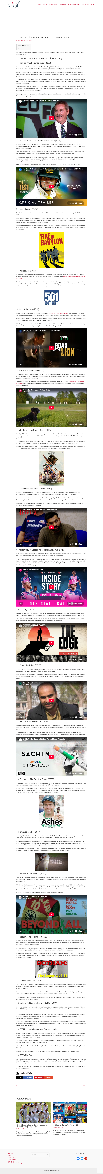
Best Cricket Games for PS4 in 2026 (65, 1125)
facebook (29, 1077)
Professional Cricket (74, 4)
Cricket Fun (85, 4)
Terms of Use (12, 1157)
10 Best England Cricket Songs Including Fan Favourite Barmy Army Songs (32, 1126)
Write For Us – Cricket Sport (16, 1163)
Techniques (62, 4)
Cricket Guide (53, 4)
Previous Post (19, 1086)
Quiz (92, 4)
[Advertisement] (51, 21)
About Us (10, 1153)
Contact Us (11, 1161)
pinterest (40, 1077)
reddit (49, 1077)
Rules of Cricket (42, 4)
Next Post (85, 1086)
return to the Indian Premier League (58, 313)
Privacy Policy (12, 1159)
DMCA (10, 1155)
